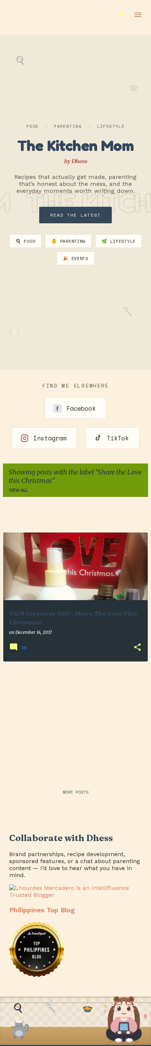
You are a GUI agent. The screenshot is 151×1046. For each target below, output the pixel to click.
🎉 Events (75, 258)
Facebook (81, 408)
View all (18, 490)
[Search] (123, 15)
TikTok (118, 438)
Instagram (49, 438)
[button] (137, 648)
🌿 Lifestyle (119, 241)
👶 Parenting (68, 241)
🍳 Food (25, 241)
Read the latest (75, 215)
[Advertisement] (75, 719)
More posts (75, 792)
